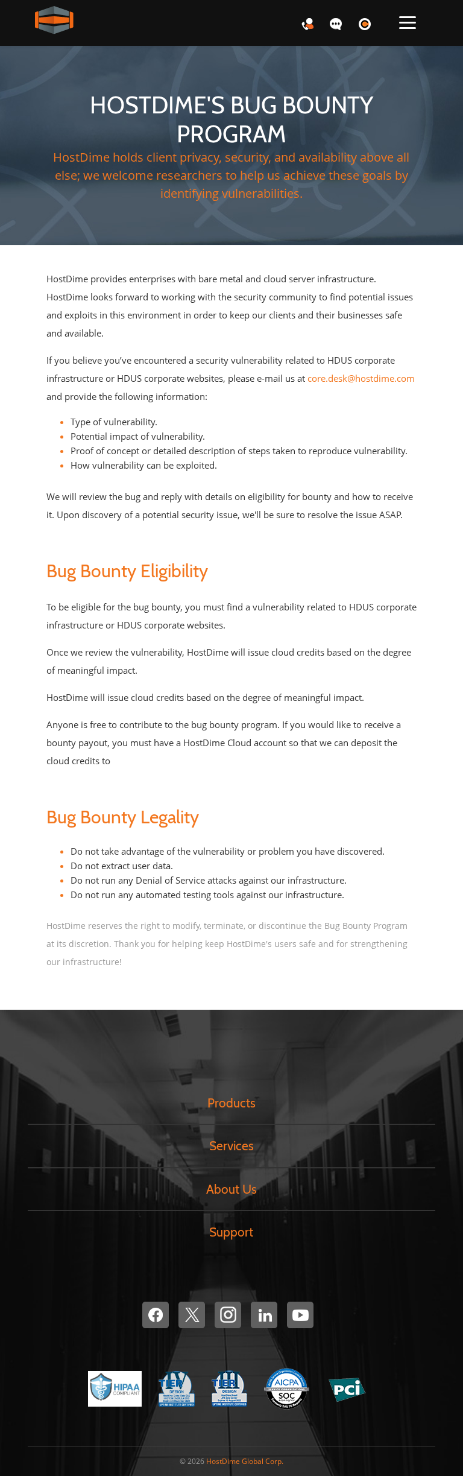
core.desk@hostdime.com (361, 378)
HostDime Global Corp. (244, 1461)
